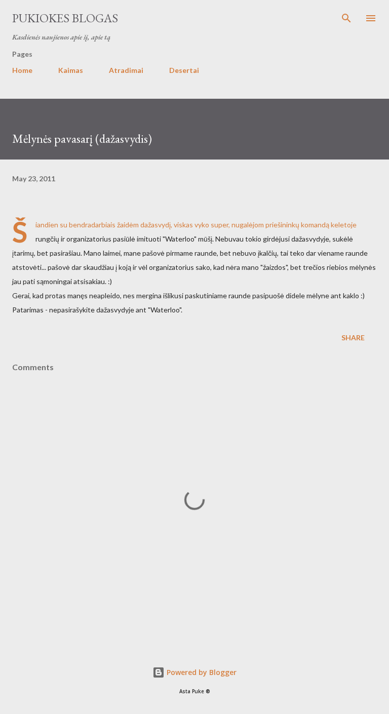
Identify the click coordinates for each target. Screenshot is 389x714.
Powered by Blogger (201, 672)
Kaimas (70, 70)
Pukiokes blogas (65, 18)
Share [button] (353, 337)
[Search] (346, 18)
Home (22, 70)
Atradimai (126, 70)
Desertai (184, 70)
